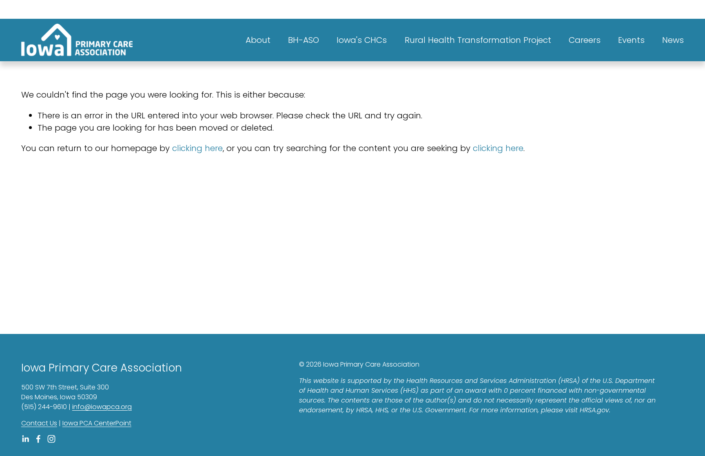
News (673, 40)
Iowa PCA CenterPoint (96, 423)
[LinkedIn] (25, 439)
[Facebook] (38, 439)
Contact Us (39, 423)
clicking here (197, 148)
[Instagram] (51, 439)
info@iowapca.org (102, 407)
